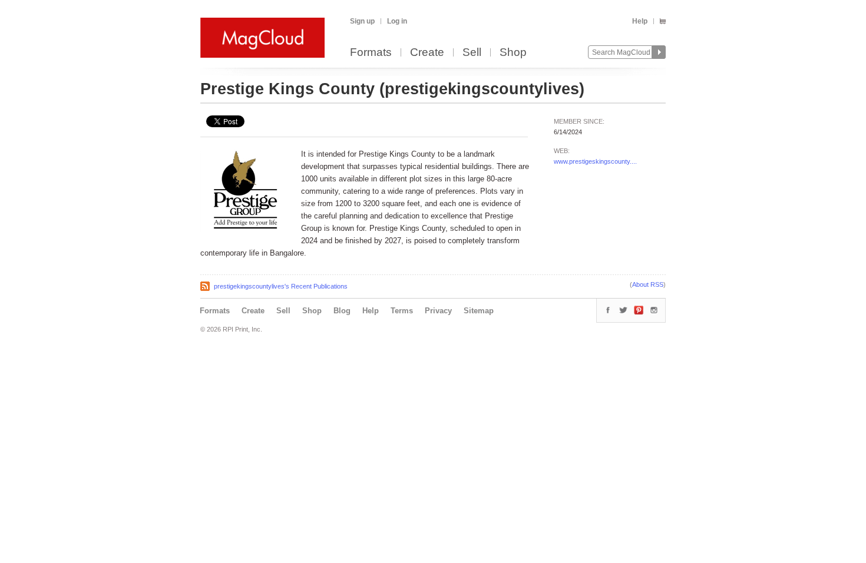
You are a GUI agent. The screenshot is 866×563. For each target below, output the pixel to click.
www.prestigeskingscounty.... (595, 161)
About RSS (647, 284)
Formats (371, 52)
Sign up (362, 21)
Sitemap (479, 310)
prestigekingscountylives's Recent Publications (281, 286)
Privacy (438, 310)
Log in (397, 21)
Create (427, 52)
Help (639, 21)
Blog (342, 310)
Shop (513, 52)
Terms (402, 310)
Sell (471, 52)
